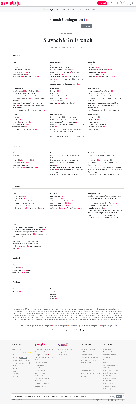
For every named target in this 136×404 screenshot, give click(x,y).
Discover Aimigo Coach (65, 349)
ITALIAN (94, 9)
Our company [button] (17, 344)
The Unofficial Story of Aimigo (22, 360)
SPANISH (79, 9)
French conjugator (109, 383)
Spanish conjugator (109, 386)
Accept (119, 396)
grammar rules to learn (36, 319)
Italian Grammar (108, 370)
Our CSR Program (18, 363)
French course (104, 311)
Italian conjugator (109, 389)
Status (14, 376)
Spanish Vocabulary (109, 360)
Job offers (19, 357)
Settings (111, 396)
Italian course (114, 311)
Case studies (85, 357)
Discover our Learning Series (44, 349)
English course (72, 311)
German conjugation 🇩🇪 (77, 326)
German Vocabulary (109, 365)
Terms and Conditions (88, 371)
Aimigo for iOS (62, 355)
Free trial (102, 3)
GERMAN (86, 9)
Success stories (17, 352)
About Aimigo (16, 349)
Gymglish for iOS (40, 386)
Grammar (106, 362)
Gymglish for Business (88, 349)
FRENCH (63, 9)
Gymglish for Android (42, 383)
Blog (13, 355)
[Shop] (125, 3)
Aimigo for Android (64, 352)
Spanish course (83, 311)
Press (14, 371)
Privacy (83, 368)
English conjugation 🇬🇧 (109, 326)
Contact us (16, 368)
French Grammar (109, 349)
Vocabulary (119, 370)
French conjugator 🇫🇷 (46, 326)
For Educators (85, 352)
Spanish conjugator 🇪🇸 (61, 326)
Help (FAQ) (15, 374)
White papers (95, 357)
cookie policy (83, 396)
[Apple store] (83, 330)
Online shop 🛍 (40, 352)
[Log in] (132, 3)
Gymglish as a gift (41, 355)
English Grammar (109, 373)
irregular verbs (109, 319)
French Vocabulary (109, 352)
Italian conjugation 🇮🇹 (93, 326)
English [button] (116, 3)
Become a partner (86, 355)
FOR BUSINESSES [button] (86, 344)
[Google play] (80, 330)
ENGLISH (71, 9)
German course (94, 311)
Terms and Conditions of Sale (90, 373)
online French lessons (68, 309)
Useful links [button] (107, 344)
